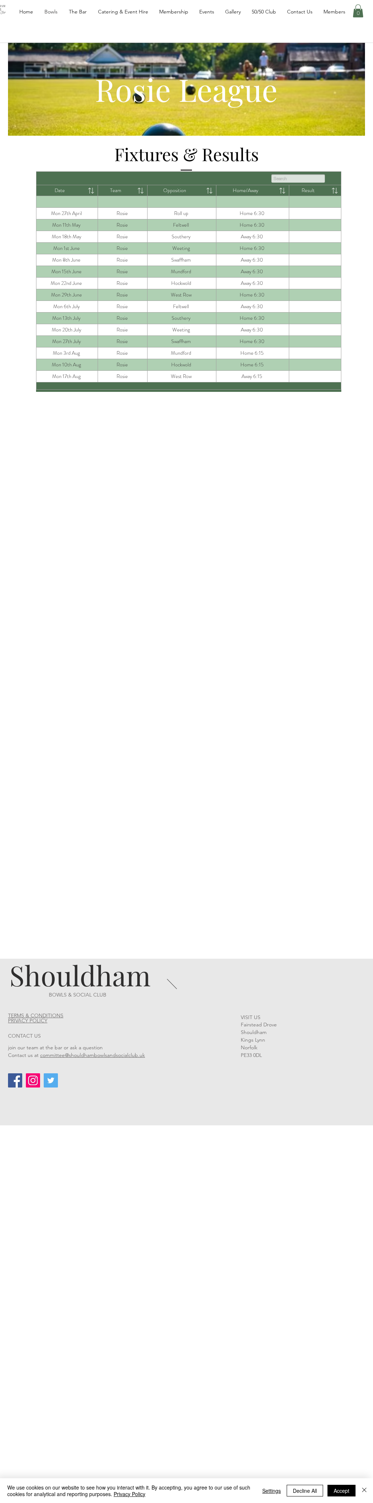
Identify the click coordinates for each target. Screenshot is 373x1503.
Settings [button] (271, 1490)
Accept (341, 1490)
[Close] (364, 1490)
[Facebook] (15, 1080)
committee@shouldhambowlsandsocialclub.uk (92, 1055)
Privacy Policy (129, 1494)
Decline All (305, 1490)
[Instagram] (33, 1080)
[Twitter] (51, 1080)
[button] (358, 10)
